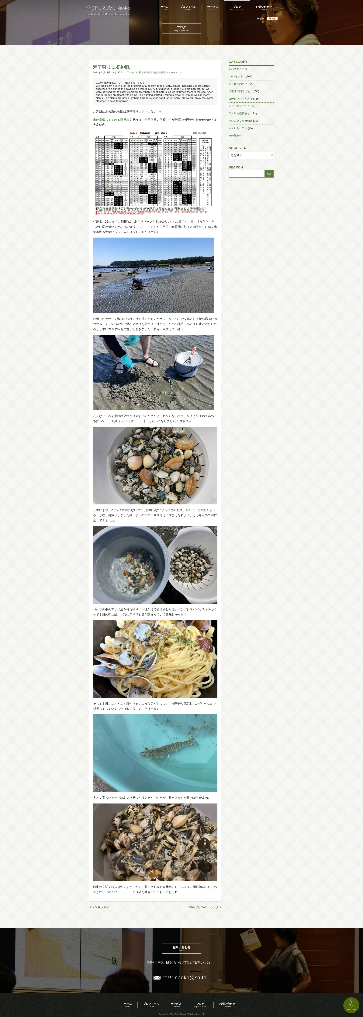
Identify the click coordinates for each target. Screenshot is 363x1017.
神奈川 (161, 72)
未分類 (233, 135)
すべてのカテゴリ (239, 69)
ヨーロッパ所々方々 (240, 98)
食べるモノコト (174, 72)
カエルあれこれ (238, 128)
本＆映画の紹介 (238, 83)
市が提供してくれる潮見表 (111, 119)
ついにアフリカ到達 (240, 120)
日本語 (272, 18)
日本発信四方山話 (148, 72)
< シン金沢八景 (99, 907)
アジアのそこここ (239, 106)
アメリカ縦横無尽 (239, 113)
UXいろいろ (132, 72)
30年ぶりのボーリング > (204, 907)
